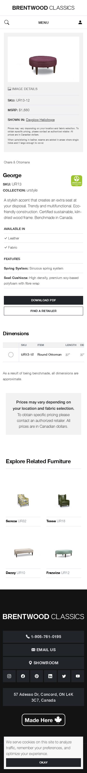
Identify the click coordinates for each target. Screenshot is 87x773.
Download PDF (43, 300)
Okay (43, 762)
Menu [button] (43, 22)
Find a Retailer (43, 311)
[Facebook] (23, 676)
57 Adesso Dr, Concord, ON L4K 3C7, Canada (43, 697)
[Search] (7, 22)
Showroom (45, 663)
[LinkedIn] (50, 676)
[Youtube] (77, 676)
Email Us (45, 650)
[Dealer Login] (80, 22)
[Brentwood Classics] (43, 8)
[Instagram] (9, 676)
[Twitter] (64, 676)
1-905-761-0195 (45, 637)
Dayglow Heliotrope (40, 119)
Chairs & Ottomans (17, 162)
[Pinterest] (36, 676)
